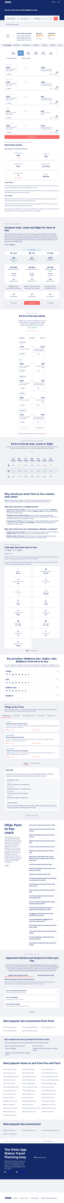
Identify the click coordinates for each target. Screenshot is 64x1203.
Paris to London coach (9, 1027)
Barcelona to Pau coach (48, 1094)
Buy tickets (17, 45)
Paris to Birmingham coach (50, 1076)
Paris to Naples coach (28, 1090)
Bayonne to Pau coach (29, 1112)
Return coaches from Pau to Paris (15, 1046)
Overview (44, 45)
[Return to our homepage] (8, 2)
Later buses (39, 428)
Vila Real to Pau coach (9, 1115)
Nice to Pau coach (27, 1104)
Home (6, 1141)
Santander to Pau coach (49, 1104)
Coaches (12, 1141)
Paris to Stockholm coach (29, 1087)
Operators (53, 45)
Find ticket (18, 158)
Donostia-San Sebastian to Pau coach (33, 1108)
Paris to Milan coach (28, 1073)
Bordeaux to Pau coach (29, 1101)
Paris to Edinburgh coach (49, 1083)
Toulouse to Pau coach (48, 1101)
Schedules (36, 45)
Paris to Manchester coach (49, 1073)
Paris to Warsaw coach (29, 1076)
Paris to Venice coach (48, 1087)
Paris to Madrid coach (9, 1031)
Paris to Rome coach (28, 1069)
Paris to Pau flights (10, 1048)
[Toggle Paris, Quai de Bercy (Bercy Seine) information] (57, 992)
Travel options (26, 45)
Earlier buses (25, 428)
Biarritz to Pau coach (9, 1112)
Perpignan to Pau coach (49, 1108)
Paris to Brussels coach (48, 1027)
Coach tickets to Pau (34, 1141)
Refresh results (31, 331)
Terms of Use (24, 1198)
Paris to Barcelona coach (29, 1031)
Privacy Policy (35, 1198)
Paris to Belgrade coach (48, 1090)
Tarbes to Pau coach (47, 1112)
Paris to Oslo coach (9, 1080)
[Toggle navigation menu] (58, 2)
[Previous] (8, 459)
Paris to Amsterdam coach (30, 1027)
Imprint (16, 1198)
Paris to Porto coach (9, 1094)
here (45, 433)
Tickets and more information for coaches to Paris (45, 1049)
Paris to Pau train (38, 1046)
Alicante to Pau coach (48, 1097)
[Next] (57, 53)
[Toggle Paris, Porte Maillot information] (57, 998)
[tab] (12, 58)
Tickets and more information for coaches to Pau (17, 1054)
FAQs (60, 45)
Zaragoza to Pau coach (10, 1101)
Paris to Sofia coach (9, 1083)
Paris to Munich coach (9, 1090)
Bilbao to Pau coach (9, 1104)
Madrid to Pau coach (28, 1094)
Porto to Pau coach (9, 1097)
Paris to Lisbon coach (9, 1073)
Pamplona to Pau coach (10, 1108)
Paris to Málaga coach (28, 1083)
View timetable (18, 178)
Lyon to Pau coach (27, 1097)
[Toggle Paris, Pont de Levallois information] (57, 1005)
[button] (37, 19)
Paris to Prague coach (28, 1080)
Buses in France (21, 1141)
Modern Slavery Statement (49, 1198)
